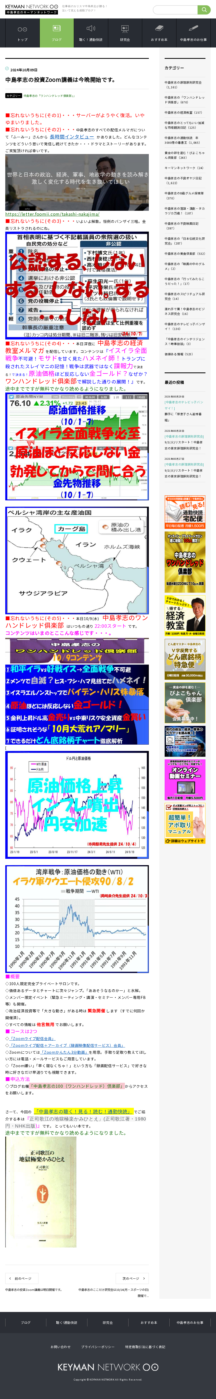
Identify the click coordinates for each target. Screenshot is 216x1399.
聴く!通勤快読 (66, 1322)
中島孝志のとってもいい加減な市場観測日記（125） (184, 125)
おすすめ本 (159, 39)
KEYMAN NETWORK (108, 1367)
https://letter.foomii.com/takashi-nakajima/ (52, 214)
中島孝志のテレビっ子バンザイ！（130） (185, 326)
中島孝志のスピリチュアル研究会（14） (185, 296)
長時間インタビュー (72, 136)
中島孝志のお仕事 (193, 39)
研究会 (125, 39)
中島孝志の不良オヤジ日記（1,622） (183, 180)
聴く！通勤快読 (91, 39)
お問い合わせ (61, 1346)
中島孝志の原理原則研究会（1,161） (183, 84)
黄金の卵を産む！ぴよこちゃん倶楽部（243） (185, 155)
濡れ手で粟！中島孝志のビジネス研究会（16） (185, 311)
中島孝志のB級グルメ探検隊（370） (184, 195)
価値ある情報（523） (180, 354)
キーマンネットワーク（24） (185, 168)
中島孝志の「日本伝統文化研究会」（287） (185, 240)
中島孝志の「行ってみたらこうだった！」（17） (184, 281)
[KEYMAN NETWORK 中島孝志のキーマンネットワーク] (31, 6)
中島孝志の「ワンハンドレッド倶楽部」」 (50, 96)
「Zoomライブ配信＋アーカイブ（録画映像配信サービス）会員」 (67, 1045)
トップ (22, 39)
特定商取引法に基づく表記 (145, 1346)
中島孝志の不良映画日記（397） (182, 225)
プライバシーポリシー (98, 1346)
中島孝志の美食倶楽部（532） (185, 253)
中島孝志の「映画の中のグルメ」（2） (185, 266)
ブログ (57, 39)
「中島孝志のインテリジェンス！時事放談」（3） (185, 341)
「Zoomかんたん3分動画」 (64, 1052)
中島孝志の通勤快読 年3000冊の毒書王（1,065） (183, 140)
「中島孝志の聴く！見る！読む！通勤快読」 (83, 1111)
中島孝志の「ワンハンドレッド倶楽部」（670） (185, 99)
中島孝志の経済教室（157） (184, 112)
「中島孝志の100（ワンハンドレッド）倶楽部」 (77, 1086)
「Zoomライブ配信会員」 (32, 1038)
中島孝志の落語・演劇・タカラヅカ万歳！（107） (185, 210)
